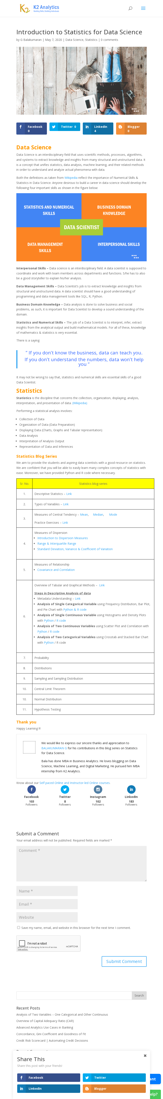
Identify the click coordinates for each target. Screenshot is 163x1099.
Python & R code (75, 609)
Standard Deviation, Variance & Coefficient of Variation (75, 549)
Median (98, 514)
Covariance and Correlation (56, 570)
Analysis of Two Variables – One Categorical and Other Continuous (62, 1014)
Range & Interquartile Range (56, 543)
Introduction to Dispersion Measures (62, 538)
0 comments (109, 40)
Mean (84, 514)
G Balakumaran (31, 40)
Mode (113, 514)
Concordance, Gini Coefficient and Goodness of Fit (51, 1034)
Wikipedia (71, 178)
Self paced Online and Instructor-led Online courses (74, 783)
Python (49, 620)
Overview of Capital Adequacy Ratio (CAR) (45, 1021)
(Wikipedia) (79, 403)
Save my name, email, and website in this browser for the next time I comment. (76, 928)
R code (61, 620)
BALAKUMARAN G (54, 748)
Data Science (74, 40)
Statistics (91, 40)
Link (69, 494)
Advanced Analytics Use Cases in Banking (44, 1027)
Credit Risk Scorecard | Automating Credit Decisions (52, 1040)
